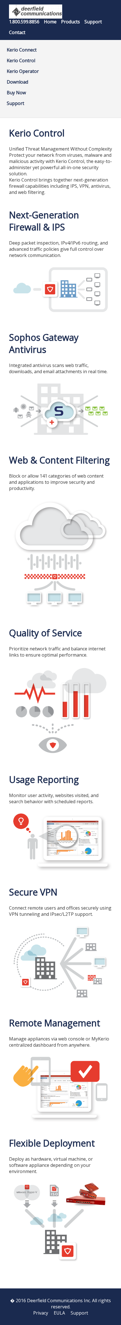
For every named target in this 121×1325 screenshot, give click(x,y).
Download (17, 82)
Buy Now (16, 92)
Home (50, 22)
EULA (59, 1313)
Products (70, 22)
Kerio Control (21, 60)
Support (93, 22)
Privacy (40, 1313)
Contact (17, 32)
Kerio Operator (23, 71)
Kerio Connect (22, 50)
